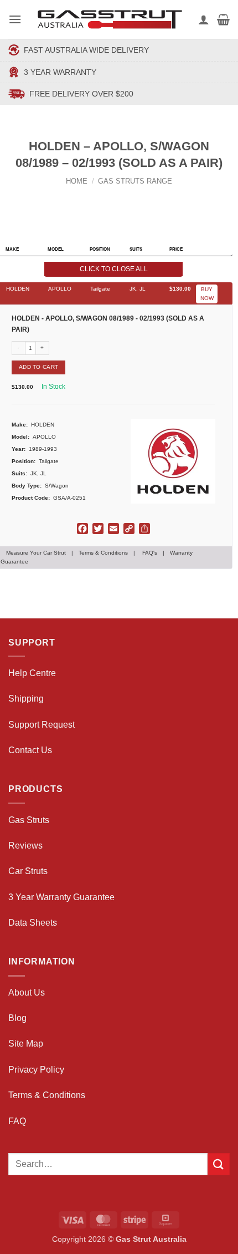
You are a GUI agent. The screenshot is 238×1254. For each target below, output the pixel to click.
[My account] (203, 19)
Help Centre (32, 673)
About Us (26, 992)
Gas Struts (28, 820)
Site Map (25, 1043)
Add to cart (38, 367)
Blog (17, 1018)
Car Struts (28, 871)
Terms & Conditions (103, 553)
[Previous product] (129, 199)
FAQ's (149, 553)
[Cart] (223, 19)
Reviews (25, 845)
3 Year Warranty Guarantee (61, 897)
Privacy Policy (36, 1069)
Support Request (41, 724)
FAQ (17, 1121)
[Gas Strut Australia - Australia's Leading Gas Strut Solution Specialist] (110, 19)
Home (76, 181)
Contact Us (30, 750)
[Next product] (108, 199)
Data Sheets (32, 922)
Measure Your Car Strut (36, 553)
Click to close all (114, 269)
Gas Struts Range (135, 181)
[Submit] (219, 1164)
